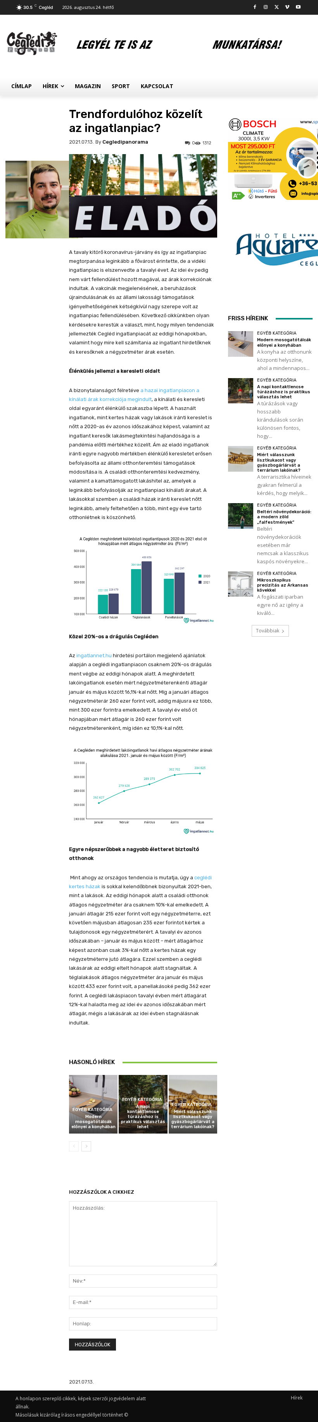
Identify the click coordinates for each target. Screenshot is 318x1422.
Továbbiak (267, 630)
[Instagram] (265, 7)
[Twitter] (276, 7)
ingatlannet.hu (94, 655)
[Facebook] (255, 7)
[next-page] (86, 1146)
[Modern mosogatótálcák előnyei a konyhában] (240, 343)
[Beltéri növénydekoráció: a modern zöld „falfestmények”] (240, 515)
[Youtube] (298, 7)
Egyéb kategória (92, 1110)
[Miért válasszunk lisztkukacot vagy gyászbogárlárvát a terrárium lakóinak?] (240, 458)
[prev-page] (74, 1146)
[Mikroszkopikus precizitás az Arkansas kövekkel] (240, 584)
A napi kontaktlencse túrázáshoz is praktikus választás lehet (143, 1117)
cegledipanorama (125, 141)
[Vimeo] (287, 7)
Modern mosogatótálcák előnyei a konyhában (93, 1121)
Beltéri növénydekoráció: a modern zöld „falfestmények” (284, 516)
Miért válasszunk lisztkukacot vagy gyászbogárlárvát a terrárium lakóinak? (192, 1119)
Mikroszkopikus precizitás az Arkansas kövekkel (282, 585)
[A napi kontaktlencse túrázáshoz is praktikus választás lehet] (240, 390)
